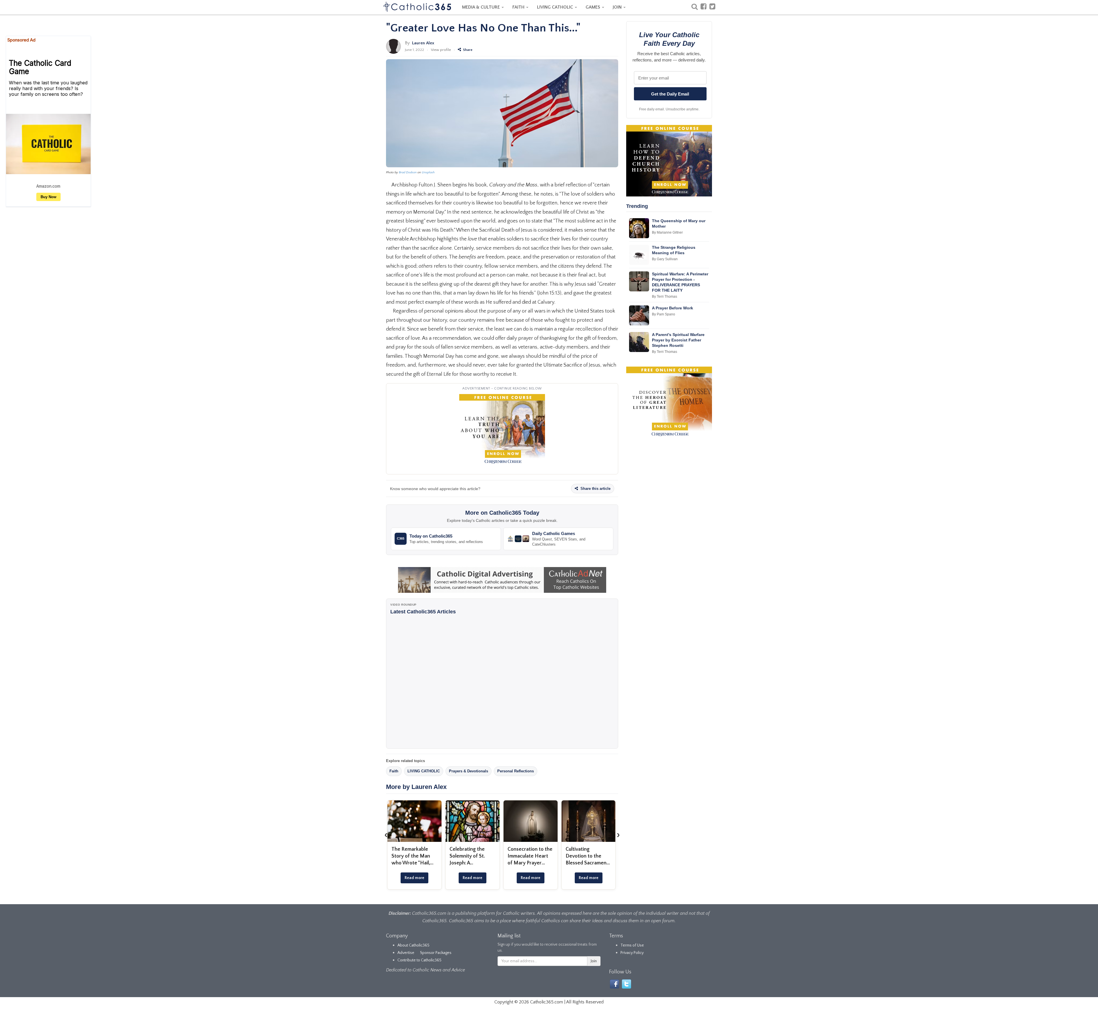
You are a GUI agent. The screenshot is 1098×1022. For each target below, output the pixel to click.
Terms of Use (632, 945)
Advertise (405, 953)
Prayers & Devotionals (468, 771)
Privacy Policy (632, 953)
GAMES (593, 7)
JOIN (618, 7)
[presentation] (386, 835)
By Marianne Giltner (667, 232)
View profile (441, 50)
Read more (414, 878)
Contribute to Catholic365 (419, 960)
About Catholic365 (413, 945)
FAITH (519, 7)
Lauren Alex (423, 43)
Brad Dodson (408, 172)
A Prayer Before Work (672, 308)
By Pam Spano (663, 314)
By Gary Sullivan (665, 259)
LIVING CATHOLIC (555, 7)
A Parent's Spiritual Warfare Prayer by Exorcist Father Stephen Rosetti (678, 340)
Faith (393, 771)
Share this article (594, 488)
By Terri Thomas (664, 297)
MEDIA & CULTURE (481, 7)
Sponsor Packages (435, 953)
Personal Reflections (515, 771)
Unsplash (428, 172)
